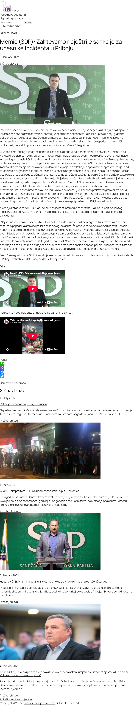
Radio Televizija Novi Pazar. (39, 703)
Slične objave (9, 63)
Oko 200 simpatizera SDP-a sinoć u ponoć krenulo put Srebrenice (39, 491)
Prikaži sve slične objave (16, 699)
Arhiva (15, 11)
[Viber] (67, 368)
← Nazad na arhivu (11, 26)
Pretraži (28, 23)
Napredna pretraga (11, 18)
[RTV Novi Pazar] (6, 11)
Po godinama (18, 14)
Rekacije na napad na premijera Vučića (23, 404)
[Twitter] (67, 376)
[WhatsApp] (67, 364)
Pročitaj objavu (10, 420)
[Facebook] (67, 372)
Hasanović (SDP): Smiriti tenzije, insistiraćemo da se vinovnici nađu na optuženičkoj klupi (54, 581)
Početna (5, 14)
